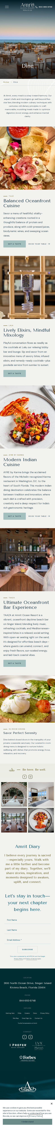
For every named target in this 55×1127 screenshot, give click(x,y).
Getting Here (10, 1013)
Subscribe (27, 949)
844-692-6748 (45, 7)
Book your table (38, 244)
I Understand (27, 1122)
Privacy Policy (18, 959)
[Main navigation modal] (7, 7)
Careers (27, 1013)
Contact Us (38, 1018)
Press (35, 1013)
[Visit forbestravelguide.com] (27, 1058)
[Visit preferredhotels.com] (38, 1046)
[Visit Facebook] (25, 777)
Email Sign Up (26, 1018)
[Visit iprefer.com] (18, 1046)
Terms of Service (31, 959)
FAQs (19, 1013)
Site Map (16, 1018)
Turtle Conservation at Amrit (27, 1023)
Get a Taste (14, 244)
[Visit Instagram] (30, 777)
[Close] (52, 1104)
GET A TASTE (14, 663)
